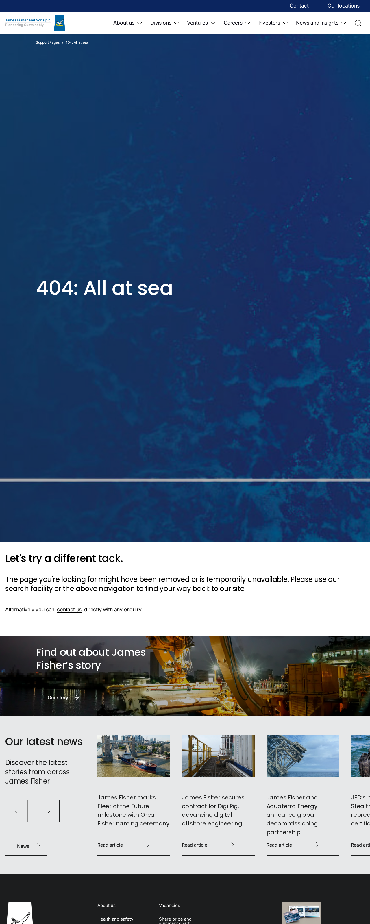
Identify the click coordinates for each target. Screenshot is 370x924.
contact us (69, 609)
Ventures (197, 23)
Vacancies (169, 905)
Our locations (344, 6)
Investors (269, 23)
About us (123, 23)
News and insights (317, 23)
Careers (233, 23)
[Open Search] (358, 23)
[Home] (35, 23)
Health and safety (115, 919)
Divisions (160, 23)
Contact (299, 6)
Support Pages (47, 42)
